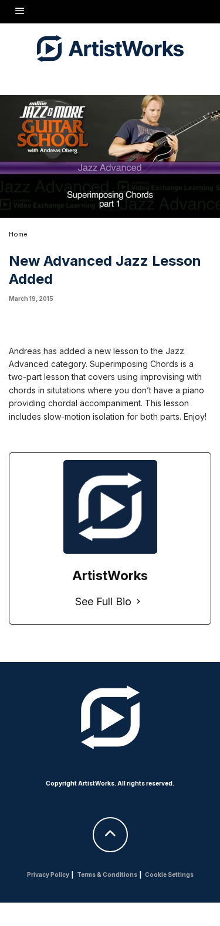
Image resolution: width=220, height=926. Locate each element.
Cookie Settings (169, 874)
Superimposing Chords (134, 364)
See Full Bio (103, 601)
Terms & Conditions (107, 874)
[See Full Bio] (138, 602)
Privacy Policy (48, 874)
